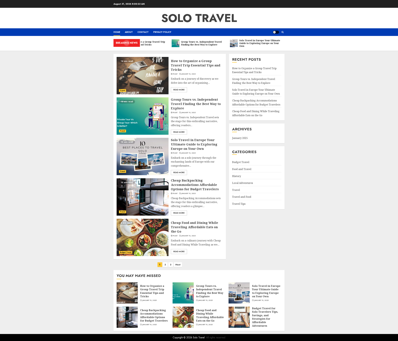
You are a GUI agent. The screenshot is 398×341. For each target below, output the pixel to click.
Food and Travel (241, 169)
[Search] (283, 32)
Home (116, 32)
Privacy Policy (162, 32)
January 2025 (240, 138)
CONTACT (143, 32)
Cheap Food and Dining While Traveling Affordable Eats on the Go (194, 227)
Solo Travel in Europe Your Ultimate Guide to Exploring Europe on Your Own (194, 144)
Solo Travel (199, 18)
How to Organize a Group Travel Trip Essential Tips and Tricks (195, 65)
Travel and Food (241, 197)
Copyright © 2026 (183, 337)
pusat (175, 74)
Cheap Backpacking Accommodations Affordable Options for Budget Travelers (195, 184)
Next (177, 264)
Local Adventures (242, 183)
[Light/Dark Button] (276, 32)
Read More (179, 89)
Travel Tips (238, 203)
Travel (122, 90)
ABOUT (129, 32)
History (236, 176)
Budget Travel (125, 252)
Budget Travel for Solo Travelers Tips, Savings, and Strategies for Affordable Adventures (265, 317)
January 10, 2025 (188, 74)
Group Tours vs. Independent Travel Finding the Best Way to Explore (196, 103)
